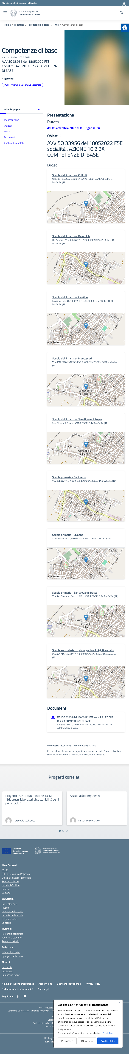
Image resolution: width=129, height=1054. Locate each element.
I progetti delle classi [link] (12, 956)
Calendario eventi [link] (11, 975)
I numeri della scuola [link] (12, 911)
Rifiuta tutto (87, 1041)
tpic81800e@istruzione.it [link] (49, 1010)
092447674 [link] (23, 1010)
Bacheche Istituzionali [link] (69, 984)
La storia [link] (6, 923)
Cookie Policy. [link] (109, 1033)
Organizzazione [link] (10, 919)
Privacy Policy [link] (92, 984)
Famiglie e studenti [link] (12, 937)
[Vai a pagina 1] (60, 831)
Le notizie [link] (7, 967)
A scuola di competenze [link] (85, 795)
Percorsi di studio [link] (10, 941)
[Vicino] (119, 1002)
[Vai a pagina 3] (67, 831)
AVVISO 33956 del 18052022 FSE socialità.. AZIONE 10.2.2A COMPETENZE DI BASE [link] (85, 719)
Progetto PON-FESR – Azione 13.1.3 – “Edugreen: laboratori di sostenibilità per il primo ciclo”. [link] (32, 799)
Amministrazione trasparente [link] (18, 984)
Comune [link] (6, 893)
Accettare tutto (108, 1041)
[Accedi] (124, 3)
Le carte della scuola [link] (12, 915)
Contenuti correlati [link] (14, 143)
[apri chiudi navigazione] (5, 13)
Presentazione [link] (11, 120)
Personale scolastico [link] (12, 934)
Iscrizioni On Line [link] (11, 885)
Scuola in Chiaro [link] (10, 881)
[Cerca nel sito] (121, 13)
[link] (125, 28)
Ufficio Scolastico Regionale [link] (16, 874)
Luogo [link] (7, 131)
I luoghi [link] (5, 908)
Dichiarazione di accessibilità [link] (17, 989)
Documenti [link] (9, 137)
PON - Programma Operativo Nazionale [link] (22, 84)
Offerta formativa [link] (11, 952)
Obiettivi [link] (8, 126)
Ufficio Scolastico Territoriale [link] (16, 878)
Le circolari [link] (7, 971)
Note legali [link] (43, 989)
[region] (88, 1024)
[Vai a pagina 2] (63, 831)
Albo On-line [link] (45, 984)
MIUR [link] (5, 870)
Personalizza (67, 1041)
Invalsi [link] (5, 889)
